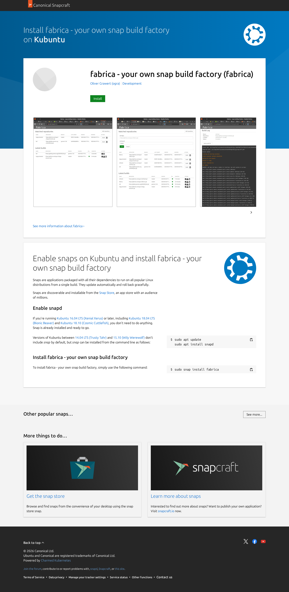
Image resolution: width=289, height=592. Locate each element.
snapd (94, 568)
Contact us (164, 577)
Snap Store (106, 292)
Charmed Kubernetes (56, 560)
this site (119, 568)
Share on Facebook (254, 541)
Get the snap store (46, 496)
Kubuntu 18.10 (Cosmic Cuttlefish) (85, 323)
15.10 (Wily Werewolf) (129, 337)
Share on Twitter (246, 541)
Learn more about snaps (176, 496)
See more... (254, 414)
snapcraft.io (166, 511)
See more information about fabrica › (58, 226)
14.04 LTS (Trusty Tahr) (91, 337)
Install (98, 98)
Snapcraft (104, 568)
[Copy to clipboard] (251, 339)
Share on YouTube (263, 541)
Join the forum (32, 568)
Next (251, 212)
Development (132, 83)
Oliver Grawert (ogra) (105, 83)
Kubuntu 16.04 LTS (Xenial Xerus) (80, 318)
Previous (241, 212)
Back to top (32, 542)
